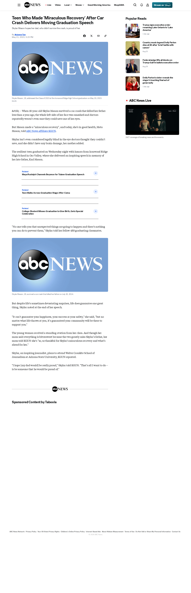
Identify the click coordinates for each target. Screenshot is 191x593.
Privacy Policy (31, 532)
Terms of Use (129, 532)
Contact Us (176, 532)
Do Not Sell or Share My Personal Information (153, 532)
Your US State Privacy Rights (48, 532)
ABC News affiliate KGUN (41, 131)
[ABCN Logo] (32, 5)
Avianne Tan (20, 34)
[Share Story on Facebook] (84, 35)
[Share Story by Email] (98, 35)
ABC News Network (17, 532)
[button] (19, 5)
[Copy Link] (105, 35)
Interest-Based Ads (93, 532)
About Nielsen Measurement (112, 532)
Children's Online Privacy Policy (73, 532)
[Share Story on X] (91, 35)
